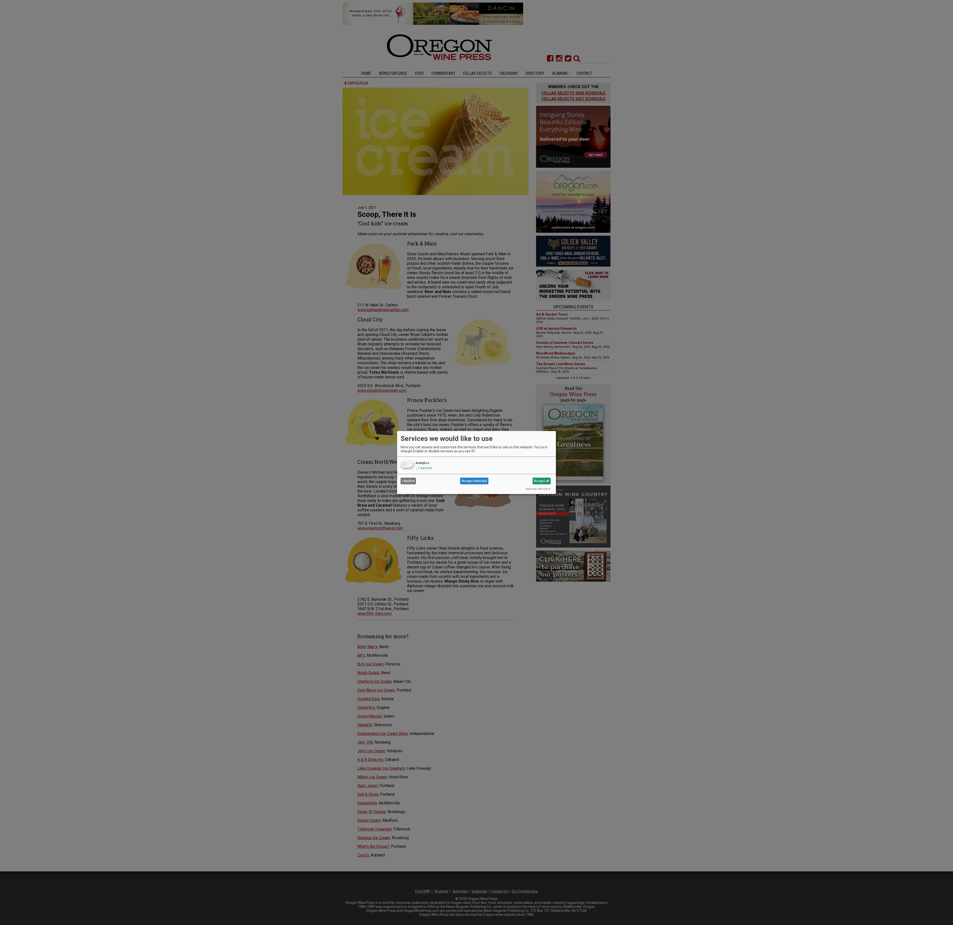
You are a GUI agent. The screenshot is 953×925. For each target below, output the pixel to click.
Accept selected (474, 481)
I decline (408, 481)
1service (423, 468)
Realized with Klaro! (538, 489)
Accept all (541, 481)
